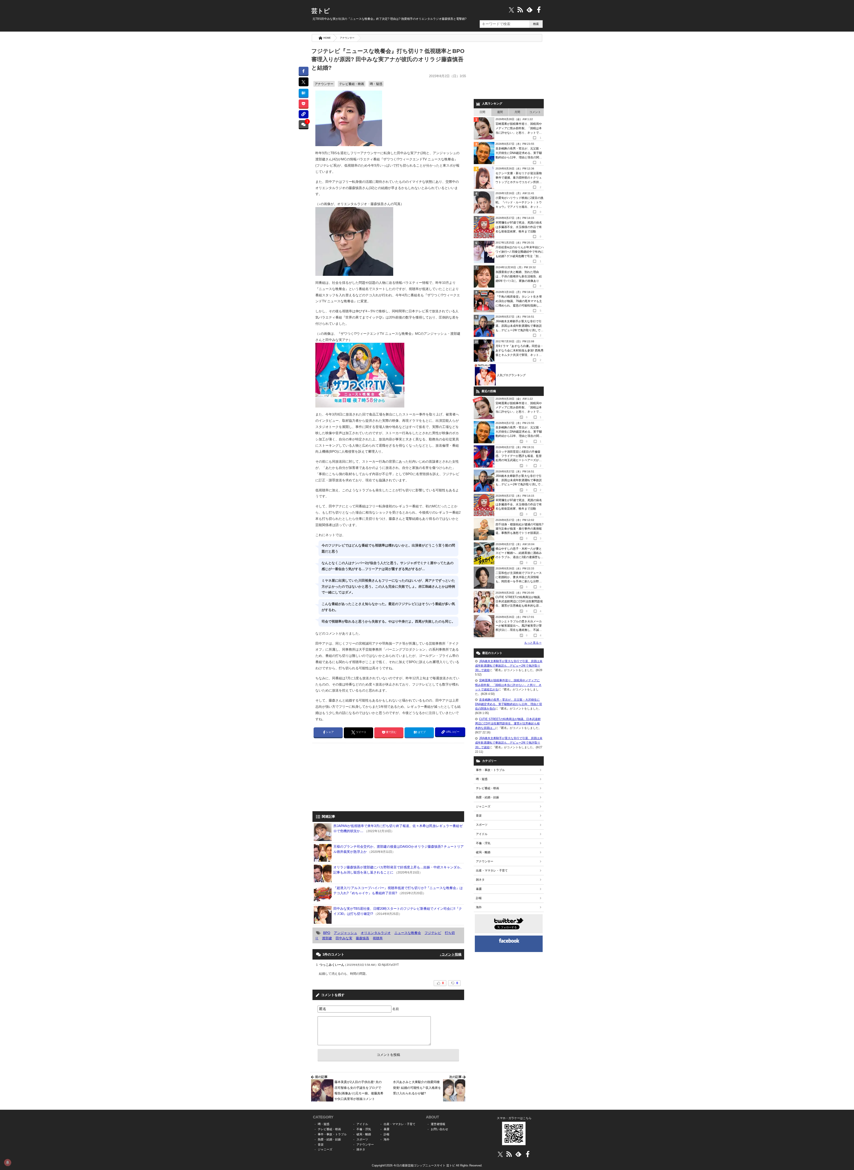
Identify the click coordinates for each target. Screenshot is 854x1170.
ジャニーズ (483, 806)
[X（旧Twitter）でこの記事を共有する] (303, 81)
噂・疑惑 (376, 84)
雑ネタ (480, 879)
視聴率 (378, 938)
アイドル (481, 834)
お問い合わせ (439, 1129)
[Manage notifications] (7, 1162)
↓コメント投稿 (450, 954)
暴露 (479, 889)
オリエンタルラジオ (376, 933)
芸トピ (320, 11)
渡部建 (327, 938)
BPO (326, 933)
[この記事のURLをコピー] (303, 114)
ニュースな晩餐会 (407, 933)
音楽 (479, 815)
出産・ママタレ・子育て (492, 870)
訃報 (479, 898)
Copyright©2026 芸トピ (427, 1165)
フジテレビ (433, 933)
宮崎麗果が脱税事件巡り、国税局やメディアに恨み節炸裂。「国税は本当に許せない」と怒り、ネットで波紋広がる (508, 685)
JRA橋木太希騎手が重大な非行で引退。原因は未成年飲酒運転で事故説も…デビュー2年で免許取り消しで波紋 (508, 666)
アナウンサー (347, 37)
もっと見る (533, 642)
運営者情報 (438, 1124)
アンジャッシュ (345, 933)
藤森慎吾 (362, 938)
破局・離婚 (483, 852)
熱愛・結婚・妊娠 (487, 797)
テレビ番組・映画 (351, 84)
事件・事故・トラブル (490, 770)
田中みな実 (344, 938)
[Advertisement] (349, 777)
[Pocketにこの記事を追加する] (303, 103)
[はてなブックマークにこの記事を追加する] (303, 93)
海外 (479, 907)
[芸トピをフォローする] (511, 9)
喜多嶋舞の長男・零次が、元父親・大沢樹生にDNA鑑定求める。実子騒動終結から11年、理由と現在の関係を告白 (508, 704)
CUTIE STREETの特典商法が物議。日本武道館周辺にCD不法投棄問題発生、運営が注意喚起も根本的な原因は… (508, 723)
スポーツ (481, 824)
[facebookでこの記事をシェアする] (303, 71)
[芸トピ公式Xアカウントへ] (500, 1154)
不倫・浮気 (483, 843)
